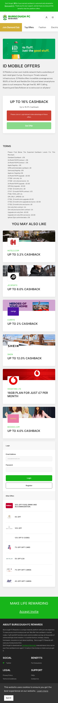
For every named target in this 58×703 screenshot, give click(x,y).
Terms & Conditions (9, 679)
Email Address (11, 454)
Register (29, 486)
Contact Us (35, 679)
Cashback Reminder (29, 645)
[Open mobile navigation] (52, 17)
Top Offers (29, 27)
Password (9, 465)
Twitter (8, 663)
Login (29, 478)
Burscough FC (9, 6)
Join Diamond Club (11, 27)
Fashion (42, 27)
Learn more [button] (42, 690)
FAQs (33, 675)
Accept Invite (29, 611)
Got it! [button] (8, 698)
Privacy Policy (8, 675)
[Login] (46, 17)
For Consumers (36, 663)
